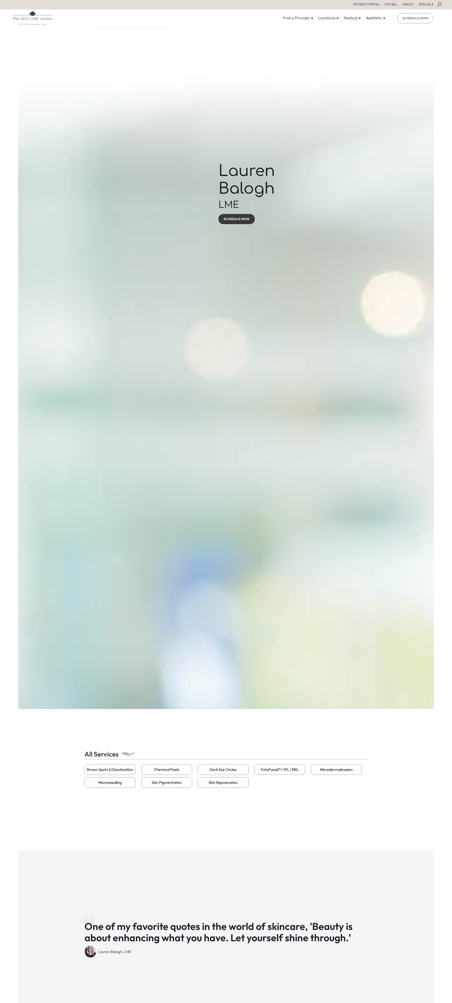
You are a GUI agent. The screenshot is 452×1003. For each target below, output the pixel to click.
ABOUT (408, 4)
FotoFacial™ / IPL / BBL (280, 769)
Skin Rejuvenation (223, 782)
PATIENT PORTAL (366, 4)
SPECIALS (426, 4)
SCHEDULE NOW (415, 18)
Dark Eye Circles (223, 769)
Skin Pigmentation (167, 782)
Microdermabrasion (336, 769)
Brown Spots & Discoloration (110, 769)
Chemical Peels (166, 769)
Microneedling (110, 782)
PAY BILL (391, 4)
